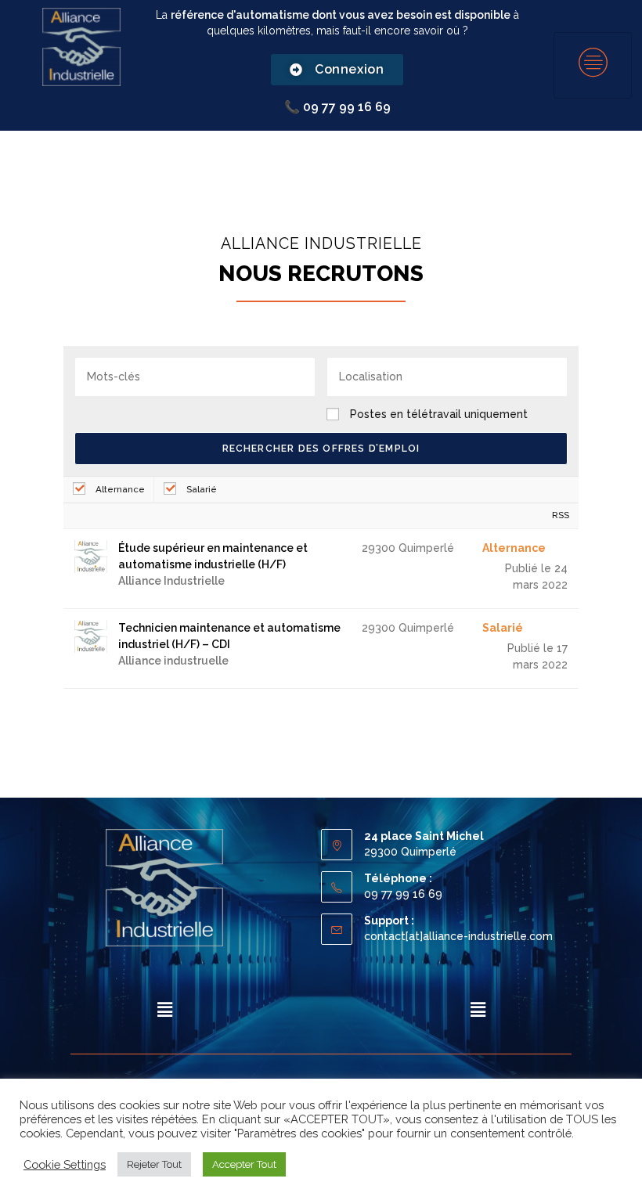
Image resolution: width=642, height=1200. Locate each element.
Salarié (200, 489)
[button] (164, 1009)
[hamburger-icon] (593, 65)
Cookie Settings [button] (64, 1164)
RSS (560, 515)
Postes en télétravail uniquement (439, 414)
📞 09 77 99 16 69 (337, 106)
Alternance (119, 489)
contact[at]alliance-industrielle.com (458, 936)
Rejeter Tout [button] (154, 1164)
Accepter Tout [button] (244, 1164)
